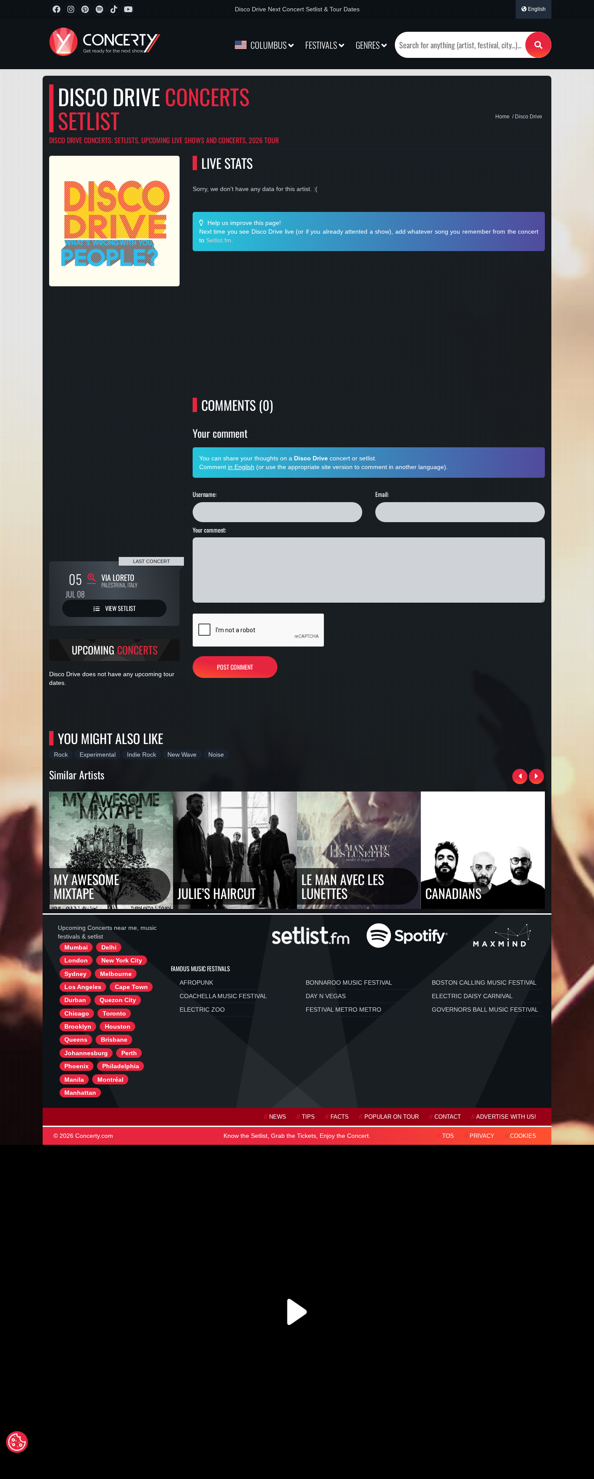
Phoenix (76, 1066)
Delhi (109, 947)
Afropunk (196, 982)
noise (216, 754)
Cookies (523, 1136)
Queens (75, 1039)
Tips (308, 1117)
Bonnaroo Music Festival (349, 982)
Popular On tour (391, 1117)
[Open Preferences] (17, 1442)
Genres (368, 44)
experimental (98, 754)
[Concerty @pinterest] (85, 9)
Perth (129, 1053)
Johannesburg (86, 1053)
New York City (121, 960)
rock (61, 754)
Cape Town (131, 986)
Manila (74, 1079)
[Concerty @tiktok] (113, 9)
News (277, 1117)
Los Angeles (82, 986)
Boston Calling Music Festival (484, 982)
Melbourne (116, 973)
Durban (75, 999)
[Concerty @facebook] (56, 9)
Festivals (322, 44)
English (536, 9)
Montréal (110, 1079)
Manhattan (80, 1092)
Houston (117, 1026)
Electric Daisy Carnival (472, 996)
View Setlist (120, 608)
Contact (447, 1117)
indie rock (141, 754)
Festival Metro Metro (343, 1009)
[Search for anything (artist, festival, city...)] (538, 45)
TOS (448, 1136)
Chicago (76, 1013)
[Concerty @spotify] (99, 9)
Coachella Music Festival (223, 996)
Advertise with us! (506, 1117)
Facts (339, 1117)
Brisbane (114, 1039)
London (76, 960)
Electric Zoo (202, 1009)
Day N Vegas (326, 996)
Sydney (75, 973)
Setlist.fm (218, 240)
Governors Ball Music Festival (485, 1009)
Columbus (268, 44)
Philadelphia (120, 1066)
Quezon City (118, 999)
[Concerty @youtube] (128, 9)
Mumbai (76, 947)
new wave (182, 754)
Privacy (482, 1136)
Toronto (114, 1013)
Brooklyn (77, 1026)
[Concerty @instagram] (70, 9)
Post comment (235, 666)
